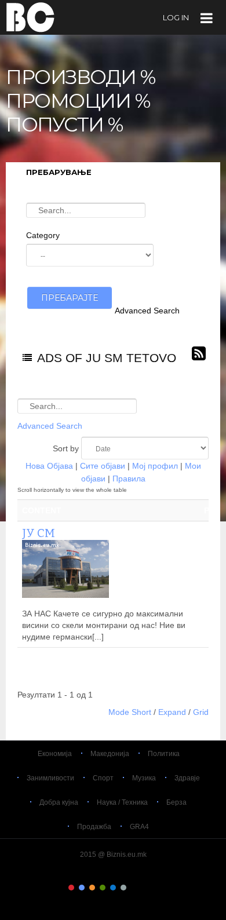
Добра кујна (58, 802)
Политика (164, 754)
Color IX (155, 887)
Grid (201, 712)
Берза (176, 802)
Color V (113, 887)
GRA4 (139, 827)
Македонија (109, 754)
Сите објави (102, 465)
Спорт (103, 778)
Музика (144, 778)
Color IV (102, 887)
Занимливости (50, 778)
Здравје (187, 778)
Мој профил (155, 465)
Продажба (94, 827)
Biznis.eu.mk (30, 17)
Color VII (134, 887)
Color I (71, 887)
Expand (172, 712)
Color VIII (144, 887)
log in (176, 17)
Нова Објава (49, 465)
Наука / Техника (122, 802)
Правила (128, 478)
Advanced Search (147, 310)
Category (43, 235)
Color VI (123, 887)
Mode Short (129, 712)
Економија (55, 754)
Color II (82, 887)
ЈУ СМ (38, 533)
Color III (92, 887)
